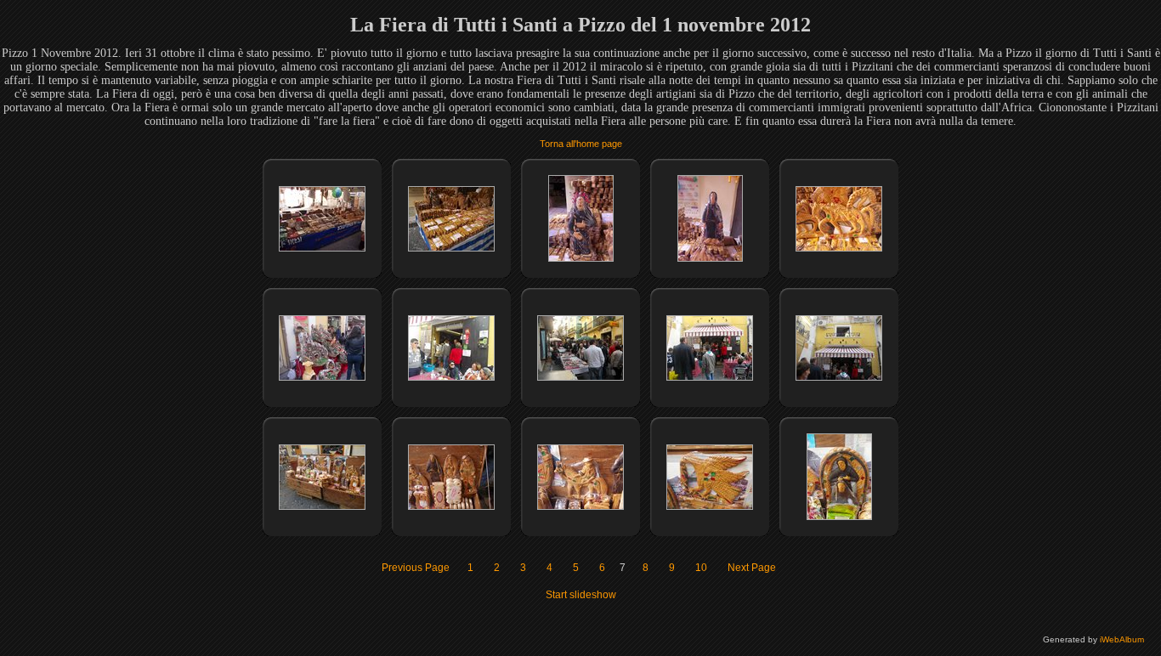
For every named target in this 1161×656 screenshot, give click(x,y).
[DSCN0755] (710, 258)
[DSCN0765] (709, 506)
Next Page (752, 568)
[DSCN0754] (581, 258)
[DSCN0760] (709, 377)
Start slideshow (581, 595)
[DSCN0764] (580, 506)
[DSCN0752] (322, 248)
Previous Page (416, 568)
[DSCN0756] (839, 248)
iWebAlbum (1122, 639)
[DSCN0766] (839, 517)
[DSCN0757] (322, 377)
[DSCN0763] (451, 506)
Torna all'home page (581, 144)
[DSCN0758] (451, 377)
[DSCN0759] (580, 377)
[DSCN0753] (451, 248)
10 (701, 568)
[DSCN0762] (322, 506)
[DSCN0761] (839, 377)
